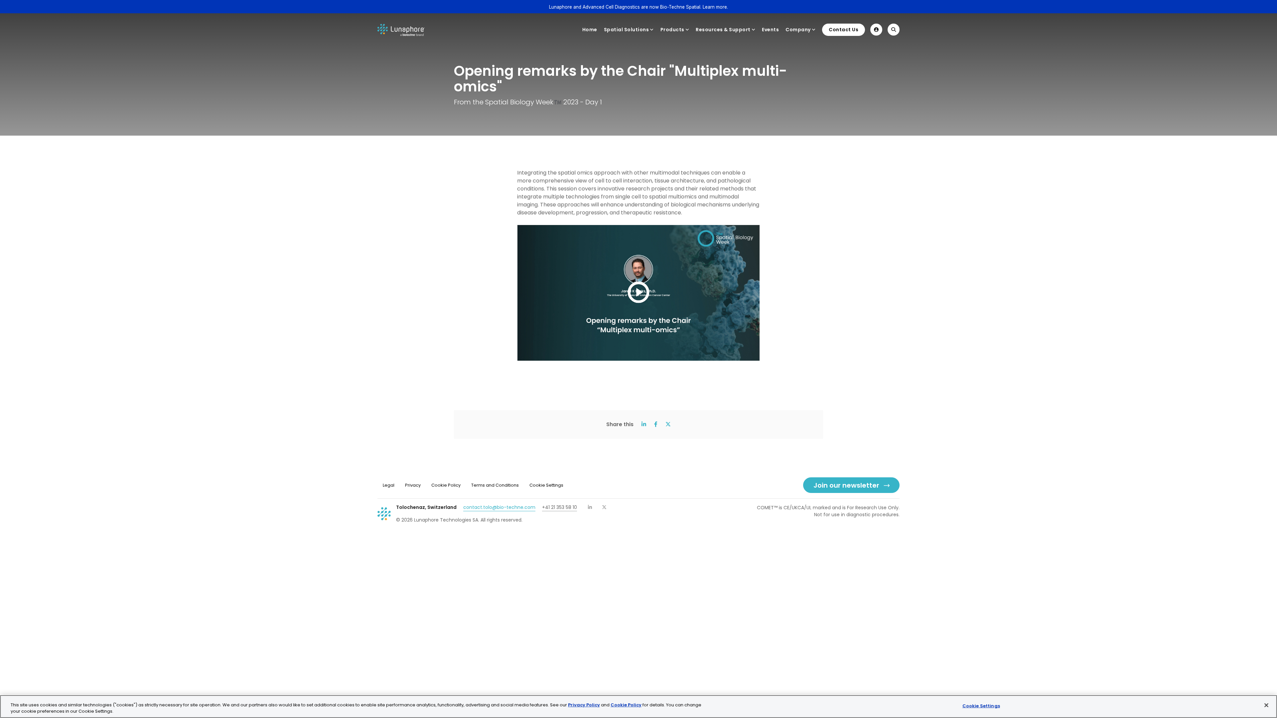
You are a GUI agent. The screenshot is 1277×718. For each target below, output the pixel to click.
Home (589, 29)
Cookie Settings (981, 706)
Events (770, 29)
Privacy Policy (584, 705)
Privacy (413, 485)
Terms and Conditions (495, 485)
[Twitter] (604, 507)
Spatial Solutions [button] (626, 29)
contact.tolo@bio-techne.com (499, 507)
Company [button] (798, 29)
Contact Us (843, 29)
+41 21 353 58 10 (559, 507)
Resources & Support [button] (723, 29)
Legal (388, 485)
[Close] (1266, 705)
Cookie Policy (446, 485)
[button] (876, 30)
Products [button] (672, 29)
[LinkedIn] (591, 507)
